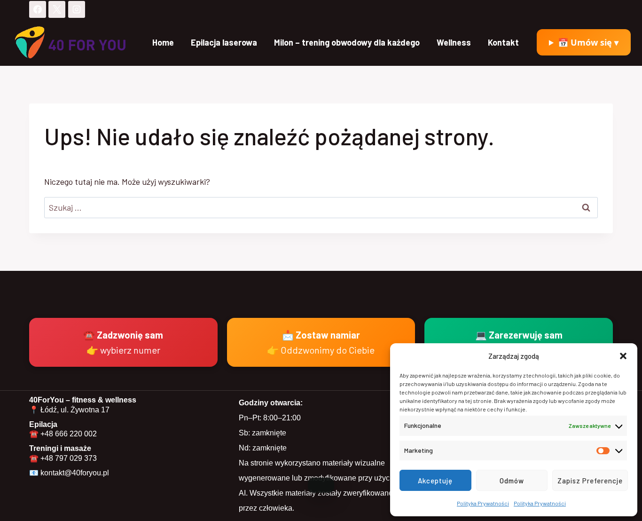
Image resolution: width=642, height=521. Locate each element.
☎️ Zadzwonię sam (123, 342)
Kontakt (503, 42)
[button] (623, 356)
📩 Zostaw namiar (321, 342)
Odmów (512, 480)
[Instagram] (76, 9)
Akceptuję (435, 480)
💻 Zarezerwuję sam (519, 342)
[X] (56, 9)
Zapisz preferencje (590, 480)
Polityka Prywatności (483, 503)
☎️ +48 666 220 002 (63, 434)
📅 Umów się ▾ (588, 42)
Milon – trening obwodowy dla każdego (347, 42)
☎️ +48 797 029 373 (63, 458)
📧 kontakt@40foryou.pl (69, 473)
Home (163, 42)
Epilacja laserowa (224, 42)
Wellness (454, 42)
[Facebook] (37, 9)
